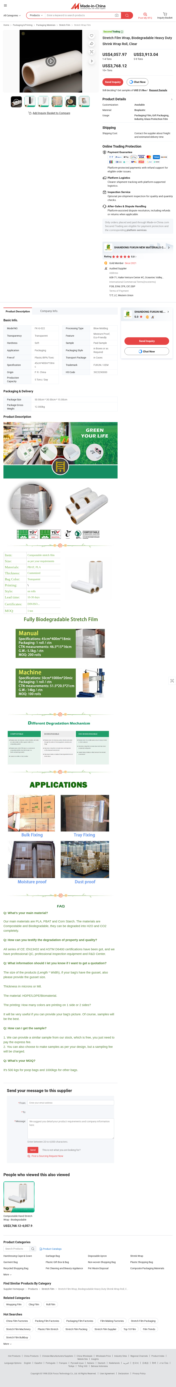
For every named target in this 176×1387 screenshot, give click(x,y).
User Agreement (107, 1373)
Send (33, 1150)
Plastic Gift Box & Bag (57, 1262)
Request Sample (158, 90)
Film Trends (149, 1329)
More (6, 1274)
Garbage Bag (53, 1255)
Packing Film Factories (47, 1321)
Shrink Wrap (136, 1255)
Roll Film (50, 1304)
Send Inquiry (113, 82)
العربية (126, 1363)
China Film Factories (17, 1321)
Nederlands (114, 1363)
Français (63, 1363)
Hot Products (14, 1355)
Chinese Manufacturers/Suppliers (57, 1355)
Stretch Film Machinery (18, 1329)
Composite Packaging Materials (147, 1268)
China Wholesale (84, 1355)
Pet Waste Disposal (98, 1268)
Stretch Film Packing (76, 1329)
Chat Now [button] (140, 82)
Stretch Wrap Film (82, 25)
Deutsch (101, 1363)
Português (50, 1363)
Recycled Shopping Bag (15, 1268)
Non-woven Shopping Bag (102, 1262)
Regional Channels (139, 1355)
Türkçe (71, 1366)
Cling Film (34, 1304)
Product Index (157, 1355)
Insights (95, 1359)
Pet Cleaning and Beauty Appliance (64, 1268)
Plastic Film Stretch (48, 1329)
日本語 (145, 1363)
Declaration (123, 1373)
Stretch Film (64, 25)
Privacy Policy (139, 1373)
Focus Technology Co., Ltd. (65, 1373)
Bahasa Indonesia (99, 1366)
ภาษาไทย (164, 1363)
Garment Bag (10, 1262)
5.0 (136, 316)
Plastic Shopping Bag (141, 1262)
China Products (31, 1355)
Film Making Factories (112, 1321)
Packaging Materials (45, 25)
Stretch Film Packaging (143, 1321)
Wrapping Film (13, 1304)
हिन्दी (154, 1363)
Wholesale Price (103, 1355)
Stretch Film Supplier (105, 1329)
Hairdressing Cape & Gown (17, 1255)
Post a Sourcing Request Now (45, 1156)
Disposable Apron (97, 1255)
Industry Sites (120, 1355)
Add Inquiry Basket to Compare (51, 113)
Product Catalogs (52, 1248)
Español (38, 1363)
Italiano (90, 1363)
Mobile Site (83, 1359)
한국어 (136, 1363)
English (27, 1363)
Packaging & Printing (22, 25)
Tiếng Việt (82, 1366)
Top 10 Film (130, 1329)
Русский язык (77, 1363)
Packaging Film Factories (79, 1321)
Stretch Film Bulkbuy (17, 1337)
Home (6, 25)
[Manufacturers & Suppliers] (88, 6)
